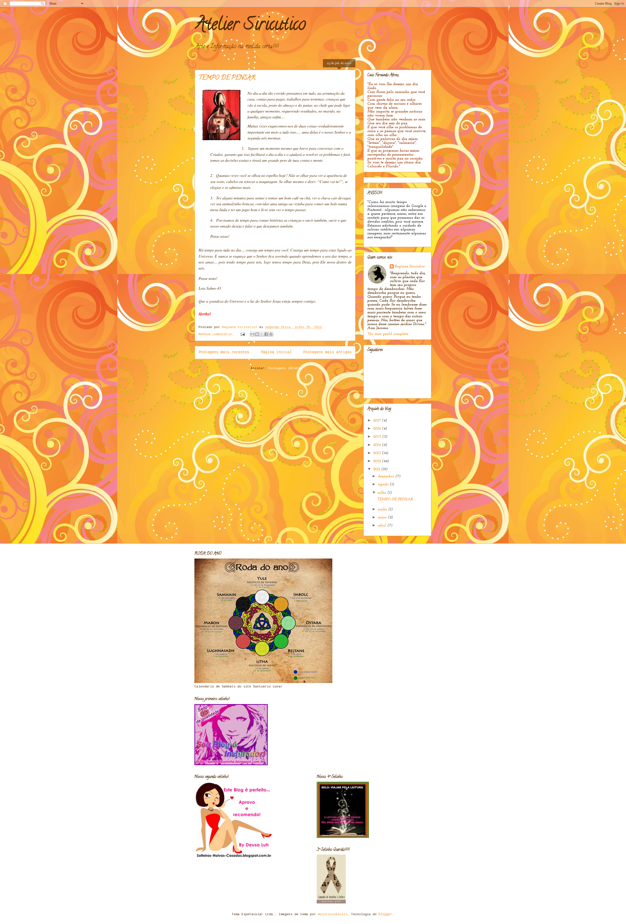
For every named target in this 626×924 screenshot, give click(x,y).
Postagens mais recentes (224, 352)
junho (383, 509)
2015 (377, 437)
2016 (377, 429)
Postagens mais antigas (327, 352)
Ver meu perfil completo (387, 334)
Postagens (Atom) (284, 368)
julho (382, 493)
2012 (377, 461)
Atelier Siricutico (250, 26)
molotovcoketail (332, 914)
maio (383, 517)
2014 (377, 445)
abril (382, 525)
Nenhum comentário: (217, 334)
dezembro (386, 476)
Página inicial (276, 352)
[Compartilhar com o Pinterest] (270, 334)
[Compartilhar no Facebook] (266, 334)
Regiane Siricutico (410, 266)
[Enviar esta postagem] (243, 334)
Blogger (385, 914)
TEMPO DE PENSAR (227, 78)
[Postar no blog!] (257, 334)
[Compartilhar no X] (261, 334)
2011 (377, 469)
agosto (384, 484)
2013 (377, 453)
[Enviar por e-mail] (252, 334)
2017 (377, 420)
